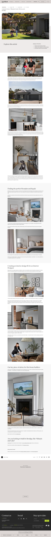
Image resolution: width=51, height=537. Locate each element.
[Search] (35, 2)
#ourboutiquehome (35, 451)
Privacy (33, 527)
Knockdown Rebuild (28, 1)
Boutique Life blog (26, 445)
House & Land (23, 1)
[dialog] (25, 533)
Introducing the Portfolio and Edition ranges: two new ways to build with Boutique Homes (31, 488)
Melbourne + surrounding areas (7, 535)
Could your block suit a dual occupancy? (10, 486)
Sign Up (47, 520)
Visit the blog (25, 496)
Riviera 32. (9, 196)
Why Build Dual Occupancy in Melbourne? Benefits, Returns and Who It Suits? (43, 488)
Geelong (36, 535)
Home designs (11, 1)
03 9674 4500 (4, 518)
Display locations (17, 1)
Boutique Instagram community (25, 451)
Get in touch (42, 1)
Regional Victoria (4, 7)
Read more (3, 488)
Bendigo (27, 535)
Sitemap (42, 527)
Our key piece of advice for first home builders (41, 48)
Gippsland (45, 535)
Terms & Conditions (37, 527)
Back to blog (6, 457)
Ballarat (18, 535)
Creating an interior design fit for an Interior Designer (42, 47)
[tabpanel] (13, 480)
